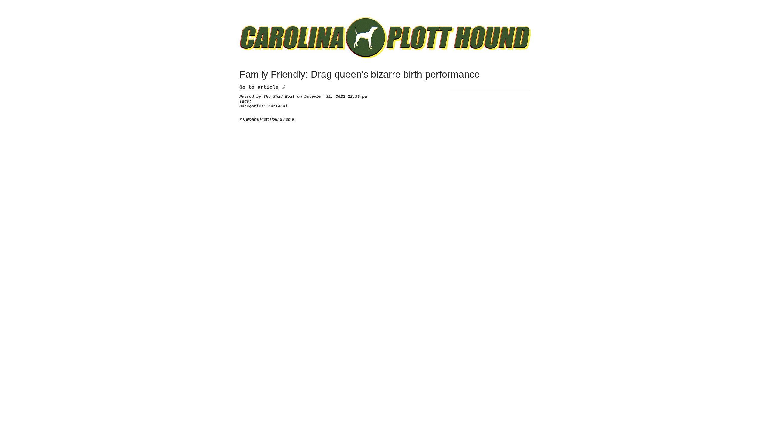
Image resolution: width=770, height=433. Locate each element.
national (278, 106)
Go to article (259, 87)
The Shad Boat (279, 96)
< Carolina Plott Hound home (266, 119)
